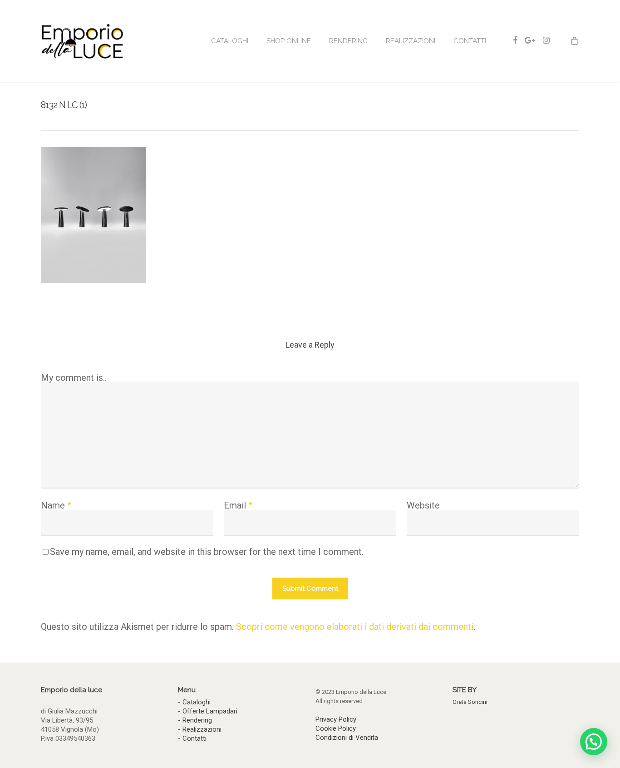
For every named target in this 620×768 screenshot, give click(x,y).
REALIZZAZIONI (410, 41)
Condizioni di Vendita (346, 737)
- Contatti (192, 738)
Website (423, 505)
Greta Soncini (470, 701)
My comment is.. (74, 377)
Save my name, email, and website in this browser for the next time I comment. (207, 551)
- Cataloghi (194, 702)
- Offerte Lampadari (207, 711)
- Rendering (195, 720)
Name (56, 505)
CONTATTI (469, 41)
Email (238, 505)
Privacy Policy (335, 719)
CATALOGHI (229, 41)
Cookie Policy (335, 728)
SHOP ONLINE (288, 41)
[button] (593, 741)
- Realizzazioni (199, 729)
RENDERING (348, 41)
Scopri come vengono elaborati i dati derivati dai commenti (354, 626)
